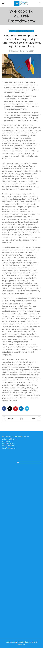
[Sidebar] (3, 197)
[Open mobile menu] (3, 3)
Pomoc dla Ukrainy (26, 31)
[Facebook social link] (4, 408)
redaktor (15, 51)
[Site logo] (21, 3)
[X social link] (9, 408)
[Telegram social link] (27, 408)
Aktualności (14, 31)
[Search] (40, 3)
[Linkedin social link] (21, 408)
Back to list (21, 418)
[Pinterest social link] (15, 408)
